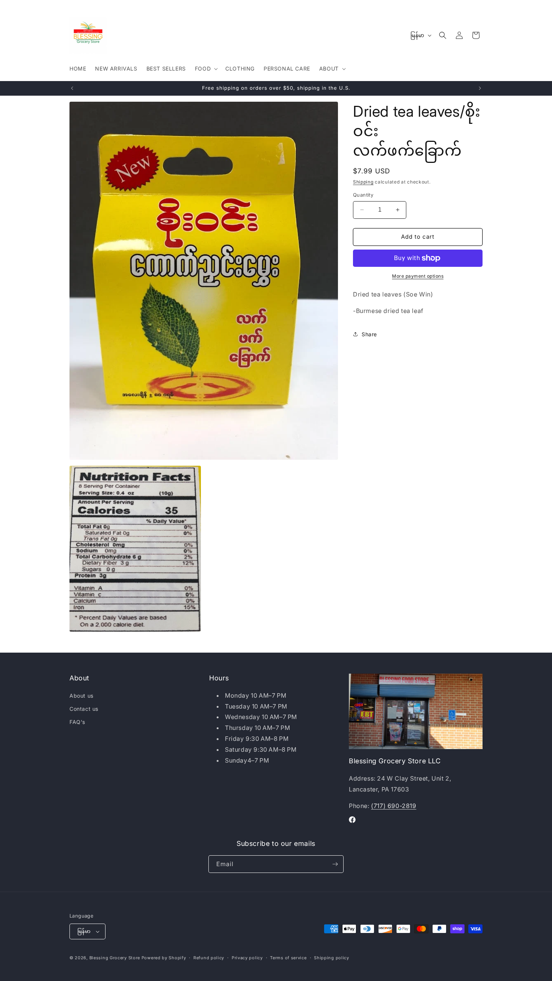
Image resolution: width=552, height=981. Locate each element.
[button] (205, 69)
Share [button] (369, 334)
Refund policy (208, 957)
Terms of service (288, 957)
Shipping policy (331, 957)
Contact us (83, 709)
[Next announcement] (480, 88)
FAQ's (77, 722)
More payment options (417, 276)
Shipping (363, 182)
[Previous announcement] (72, 88)
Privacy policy (247, 957)
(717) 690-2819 (393, 805)
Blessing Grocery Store (114, 957)
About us (81, 695)
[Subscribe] (335, 864)
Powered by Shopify (164, 957)
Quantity (363, 195)
